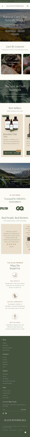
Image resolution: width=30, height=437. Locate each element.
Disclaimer (20, 430)
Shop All (4, 343)
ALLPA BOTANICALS (15, 6)
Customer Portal (6, 393)
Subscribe (23, 409)
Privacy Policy (5, 430)
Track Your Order (6, 390)
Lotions (4, 366)
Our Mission (5, 374)
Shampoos (5, 362)
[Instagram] (3, 413)
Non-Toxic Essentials (7, 383)
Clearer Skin (5, 378)
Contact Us (5, 395)
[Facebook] (6, 413)
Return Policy (6, 397)
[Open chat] (25, 432)
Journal (4, 376)
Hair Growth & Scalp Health (9, 381)
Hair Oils (5, 357)
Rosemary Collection (7, 347)
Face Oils (5, 359)
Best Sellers (5, 345)
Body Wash (5, 364)
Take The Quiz (6, 350)
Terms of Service (13, 430)
